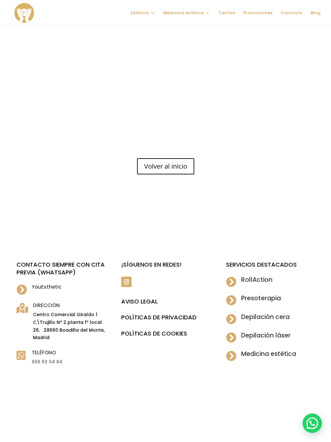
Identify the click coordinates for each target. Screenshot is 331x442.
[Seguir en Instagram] (126, 282)
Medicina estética (183, 13)
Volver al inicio (165, 166)
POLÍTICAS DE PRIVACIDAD (159, 317)
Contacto (292, 13)
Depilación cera (265, 317)
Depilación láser (266, 335)
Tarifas (226, 13)
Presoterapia (261, 298)
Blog (316, 13)
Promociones (257, 13)
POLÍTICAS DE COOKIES (154, 333)
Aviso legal (139, 301)
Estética (140, 13)
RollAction (256, 279)
